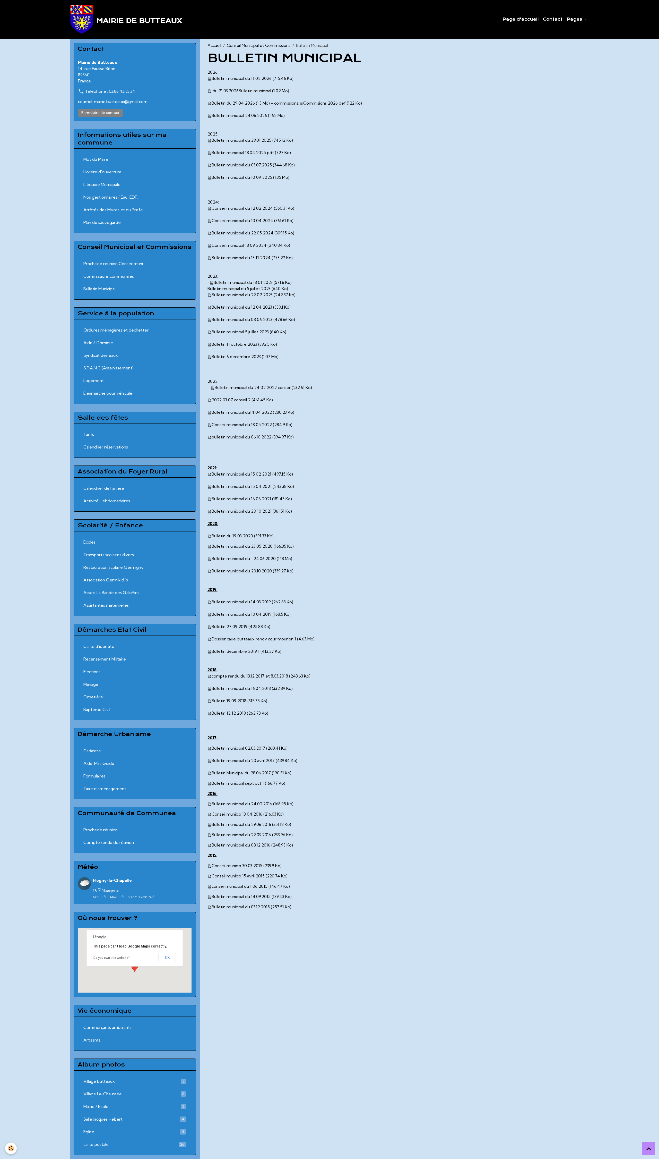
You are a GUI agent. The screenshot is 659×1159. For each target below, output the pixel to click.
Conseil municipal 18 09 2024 (239, 245)
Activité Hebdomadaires (106, 500)
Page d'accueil (520, 19)
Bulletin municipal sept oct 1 (238, 783)
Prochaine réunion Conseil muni (113, 263)
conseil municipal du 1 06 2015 (239, 886)
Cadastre (92, 750)
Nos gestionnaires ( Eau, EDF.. (110, 197)
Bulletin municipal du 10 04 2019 (242, 614)
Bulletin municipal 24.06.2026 (239, 115)
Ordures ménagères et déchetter (116, 330)
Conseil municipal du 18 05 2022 (242, 424)
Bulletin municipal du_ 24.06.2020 (244, 558)
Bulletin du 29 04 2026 (233, 103)
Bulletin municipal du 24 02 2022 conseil (253, 387)
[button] (134, 967)
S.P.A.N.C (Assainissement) (108, 367)
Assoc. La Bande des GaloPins (111, 592)
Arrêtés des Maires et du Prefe (113, 209)
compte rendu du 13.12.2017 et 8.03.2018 (250, 676)
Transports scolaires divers (108, 554)
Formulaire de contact (100, 112)
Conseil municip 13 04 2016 (237, 814)
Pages (575, 19)
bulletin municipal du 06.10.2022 (241, 436)
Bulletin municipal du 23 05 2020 (242, 546)
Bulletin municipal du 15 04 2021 (242, 486)
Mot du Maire (95, 159)
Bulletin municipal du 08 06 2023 (242, 319)
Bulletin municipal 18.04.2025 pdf (243, 152)
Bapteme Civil (96, 709)
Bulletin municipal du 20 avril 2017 (243, 760)
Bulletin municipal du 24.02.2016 (242, 803)
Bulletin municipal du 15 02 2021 (241, 474)
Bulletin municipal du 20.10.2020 (242, 570)
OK (167, 957)
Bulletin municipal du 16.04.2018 (241, 688)
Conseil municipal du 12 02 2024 (242, 208)
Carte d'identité (98, 646)
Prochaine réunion (100, 829)
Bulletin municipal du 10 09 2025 (242, 177)
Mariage (90, 684)
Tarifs (88, 434)
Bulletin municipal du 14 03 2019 (241, 601)
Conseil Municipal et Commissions (258, 45)
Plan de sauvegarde (102, 222)
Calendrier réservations (105, 447)
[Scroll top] (648, 1148)
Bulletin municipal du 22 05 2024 (242, 232)
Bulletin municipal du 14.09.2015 (241, 896)
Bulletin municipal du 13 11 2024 (241, 257)
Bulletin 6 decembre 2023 (236, 356)
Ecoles (89, 542)
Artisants (91, 1040)
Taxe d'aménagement (104, 788)
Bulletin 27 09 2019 (229, 626)
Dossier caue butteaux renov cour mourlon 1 (254, 638)
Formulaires (94, 776)
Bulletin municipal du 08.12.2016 (241, 845)
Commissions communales (108, 276)
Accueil (214, 45)
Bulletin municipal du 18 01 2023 (243, 282)
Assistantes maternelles (106, 605)
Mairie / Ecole (133, 1106)
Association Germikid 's (105, 579)
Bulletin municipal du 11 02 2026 (242, 78)
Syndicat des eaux (100, 355)
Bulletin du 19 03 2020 (232, 535)
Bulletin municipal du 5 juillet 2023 (239, 288)
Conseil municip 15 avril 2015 (238, 875)
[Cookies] (11, 1148)
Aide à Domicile (98, 342)
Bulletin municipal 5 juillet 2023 (240, 331)
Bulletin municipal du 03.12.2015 (241, 906)
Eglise (133, 1131)
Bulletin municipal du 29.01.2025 (241, 140)
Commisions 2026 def (324, 103)
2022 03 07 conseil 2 (231, 399)
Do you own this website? (111, 958)
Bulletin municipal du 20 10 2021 (242, 511)
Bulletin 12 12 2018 (229, 713)
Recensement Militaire (104, 659)
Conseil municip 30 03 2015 (237, 865)
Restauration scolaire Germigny (113, 567)
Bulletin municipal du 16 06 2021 (241, 498)
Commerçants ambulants (107, 1027)
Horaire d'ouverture (102, 171)
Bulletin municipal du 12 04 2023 (242, 307)
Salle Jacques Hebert (133, 1119)
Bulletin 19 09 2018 (229, 700)
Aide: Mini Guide (98, 763)
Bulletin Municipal (99, 288)
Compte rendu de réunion (108, 842)
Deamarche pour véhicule (107, 393)
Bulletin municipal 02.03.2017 (238, 748)
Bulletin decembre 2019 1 (235, 651)
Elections (91, 671)
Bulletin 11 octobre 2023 (234, 344)
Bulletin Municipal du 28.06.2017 (241, 772)
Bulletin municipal (255, 90)
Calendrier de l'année (103, 488)
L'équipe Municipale (101, 184)
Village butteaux (133, 1081)
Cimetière (93, 696)
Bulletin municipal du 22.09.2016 (241, 834)
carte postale (133, 1144)
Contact (552, 19)
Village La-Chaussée (133, 1093)
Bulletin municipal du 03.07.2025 (242, 164)
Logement (93, 380)
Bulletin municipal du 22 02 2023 (242, 294)
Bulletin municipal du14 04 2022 (242, 412)
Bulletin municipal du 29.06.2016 (241, 824)
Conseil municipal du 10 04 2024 (242, 220)
